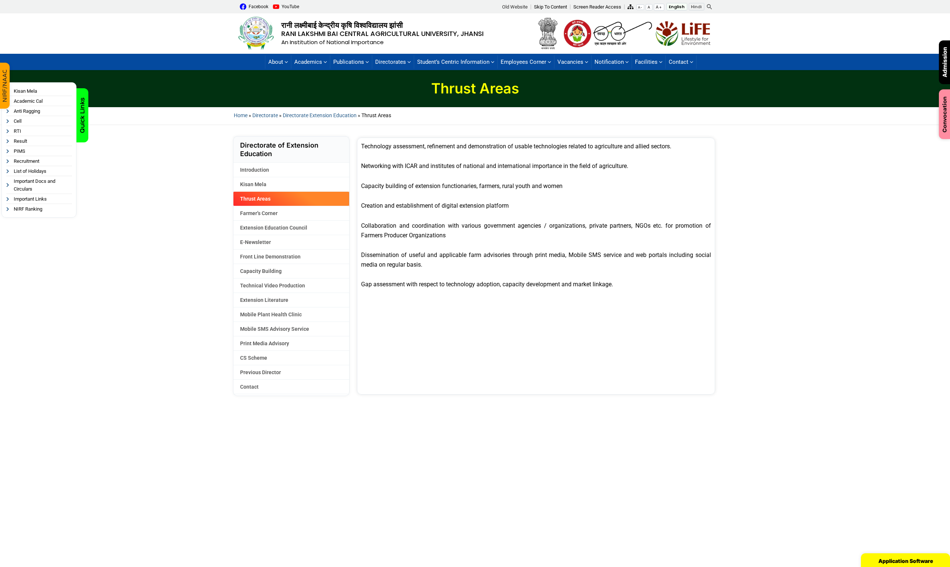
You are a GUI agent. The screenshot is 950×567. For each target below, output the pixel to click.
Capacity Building (261, 271)
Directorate (265, 115)
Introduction (254, 170)
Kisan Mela (253, 184)
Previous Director (260, 372)
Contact (249, 387)
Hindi (696, 7)
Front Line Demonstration (270, 257)
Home (241, 115)
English (677, 7)
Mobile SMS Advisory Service (274, 329)
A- (640, 7)
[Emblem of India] (550, 33)
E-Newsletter (255, 242)
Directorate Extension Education (320, 115)
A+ (659, 7)
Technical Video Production (272, 286)
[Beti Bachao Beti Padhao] (578, 33)
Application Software (905, 561)
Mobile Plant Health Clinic (271, 314)
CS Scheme (253, 358)
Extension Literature (264, 300)
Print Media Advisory (264, 343)
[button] (516, 6)
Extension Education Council (273, 228)
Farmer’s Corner (259, 213)
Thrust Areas (255, 199)
